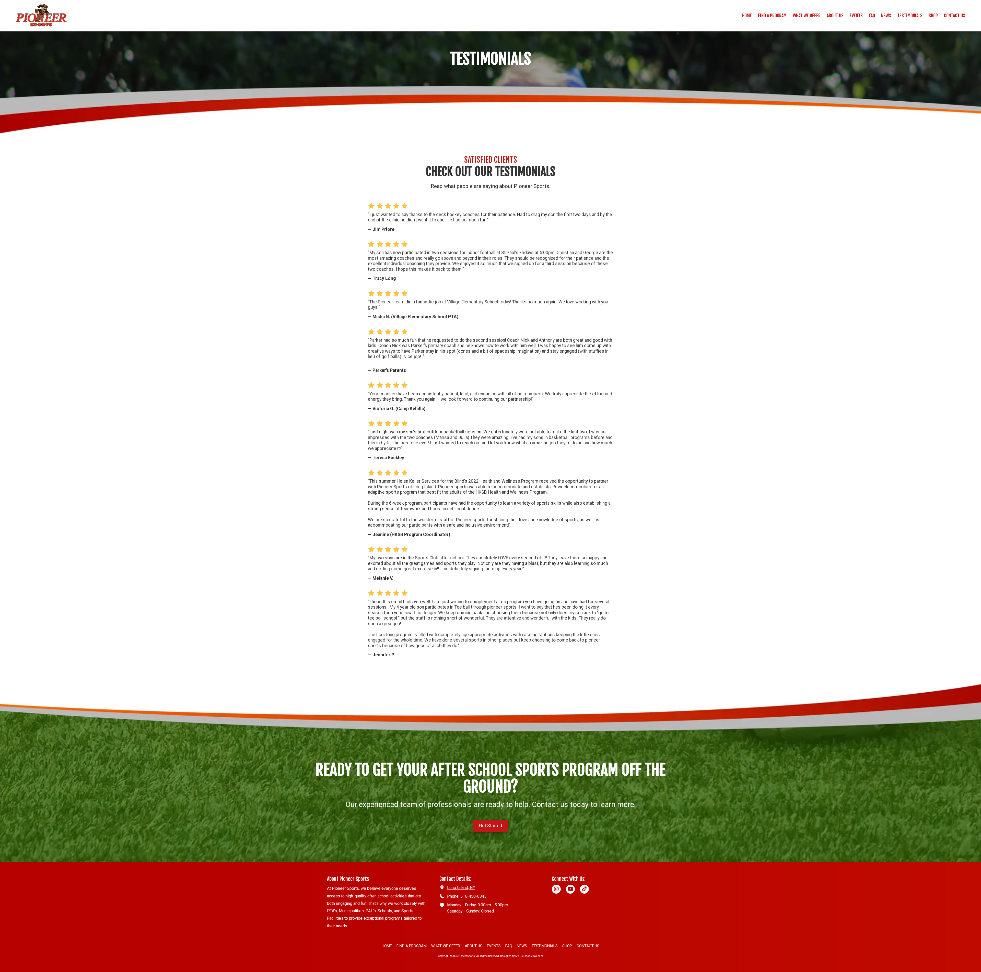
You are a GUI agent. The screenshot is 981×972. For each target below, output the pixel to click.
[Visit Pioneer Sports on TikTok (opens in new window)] (584, 889)
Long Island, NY (461, 887)
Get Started (490, 825)
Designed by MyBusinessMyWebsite (521, 956)
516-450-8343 (473, 896)
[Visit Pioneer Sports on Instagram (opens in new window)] (556, 889)
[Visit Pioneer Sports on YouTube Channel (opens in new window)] (570, 889)
